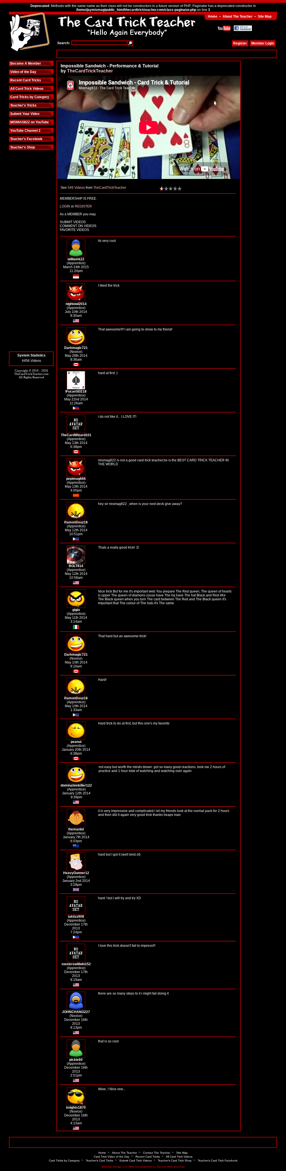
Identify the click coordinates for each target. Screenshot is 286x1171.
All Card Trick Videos (27, 89)
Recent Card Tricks (25, 80)
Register (240, 43)
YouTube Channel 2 (25, 131)
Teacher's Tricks (23, 105)
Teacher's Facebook (26, 139)
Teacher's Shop (22, 147)
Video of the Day (23, 72)
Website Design (112, 1166)
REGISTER (83, 206)
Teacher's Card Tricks (99, 1160)
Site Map (264, 16)
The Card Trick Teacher (30, 33)
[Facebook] (243, 28)
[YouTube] (224, 28)
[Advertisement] (166, 54)
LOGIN (65, 206)
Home (212, 16)
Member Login (262, 43)
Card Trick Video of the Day (111, 1156)
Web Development (140, 1166)
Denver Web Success (171, 1166)
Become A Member (25, 63)
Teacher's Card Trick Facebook (217, 1160)
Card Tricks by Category (29, 97)
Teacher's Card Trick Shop (175, 1160)
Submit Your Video (24, 114)
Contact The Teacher (156, 1152)
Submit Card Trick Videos (135, 1160)
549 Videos (76, 188)
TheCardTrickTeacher (90, 71)
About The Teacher (237, 16)
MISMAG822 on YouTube (29, 122)
